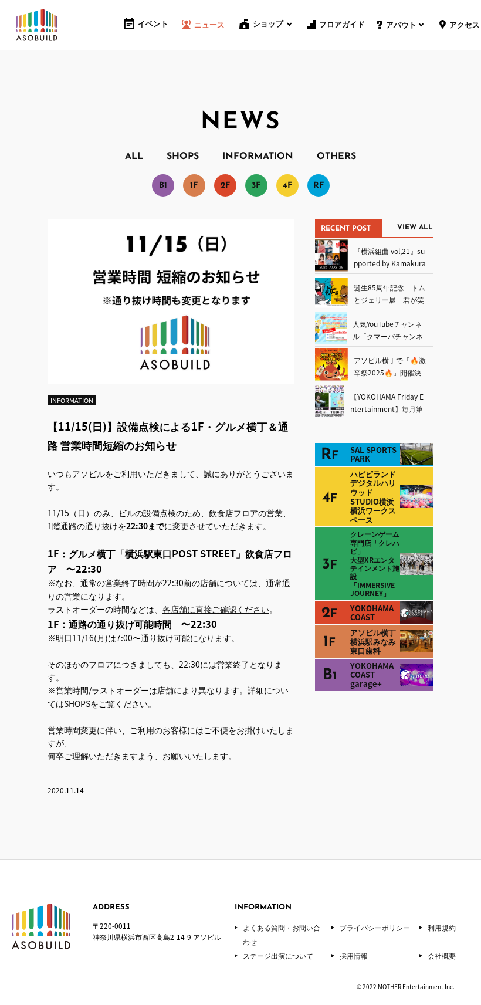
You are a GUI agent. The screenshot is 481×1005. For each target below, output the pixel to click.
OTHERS (336, 156)
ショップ (268, 24)
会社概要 (442, 955)
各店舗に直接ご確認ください (215, 609)
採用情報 (354, 955)
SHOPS (183, 156)
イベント (153, 24)
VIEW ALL (415, 227)
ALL (134, 156)
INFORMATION (257, 156)
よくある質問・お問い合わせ (281, 934)
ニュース (209, 25)
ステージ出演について (278, 955)
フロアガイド (342, 25)
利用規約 (442, 927)
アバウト (401, 25)
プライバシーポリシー (375, 927)
